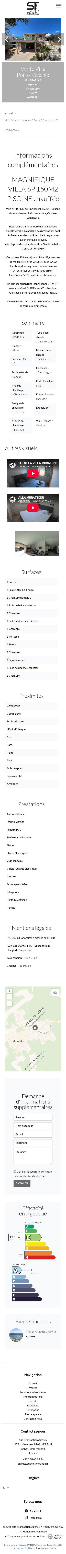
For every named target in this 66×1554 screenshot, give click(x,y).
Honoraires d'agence (35, 1531)
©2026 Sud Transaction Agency (21, 1526)
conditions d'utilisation (25, 1548)
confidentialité (55, 1545)
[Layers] (55, 992)
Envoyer (22, 1183)
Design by (58, 1536)
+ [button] (10, 991)
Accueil (9, 113)
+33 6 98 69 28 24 (33, 1459)
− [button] (10, 996)
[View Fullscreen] (9, 1003)
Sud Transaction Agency (33, 1439)
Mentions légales (53, 1526)
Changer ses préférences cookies (26, 1536)
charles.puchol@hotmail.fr (33, 1463)
